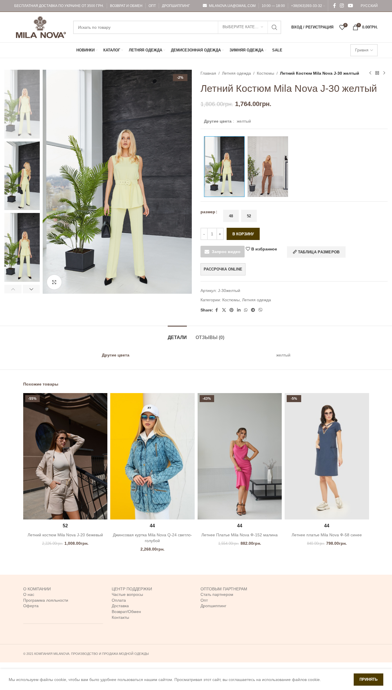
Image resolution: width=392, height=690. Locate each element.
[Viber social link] (260, 310)
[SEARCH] (274, 27)
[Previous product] (370, 73)
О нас (28, 594)
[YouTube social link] (350, 5)
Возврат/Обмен (126, 611)
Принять (368, 679)
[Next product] (384, 73)
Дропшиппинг (213, 605)
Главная (208, 73)
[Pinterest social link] (231, 310)
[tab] (177, 334)
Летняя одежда (236, 73)
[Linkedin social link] (238, 310)
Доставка (120, 605)
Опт (204, 600)
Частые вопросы (127, 594)
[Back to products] (377, 73)
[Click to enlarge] (54, 282)
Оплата (119, 600)
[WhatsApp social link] (245, 310)
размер (207, 211)
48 (231, 216)
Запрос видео (226, 251)
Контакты (120, 617)
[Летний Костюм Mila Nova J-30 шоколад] (268, 166)
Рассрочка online (223, 269)
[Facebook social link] (334, 5)
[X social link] (224, 310)
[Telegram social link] (253, 310)
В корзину (243, 234)
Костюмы (265, 73)
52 (249, 216)
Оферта (31, 605)
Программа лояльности (45, 600)
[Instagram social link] (342, 5)
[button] (12, 289)
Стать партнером (216, 594)
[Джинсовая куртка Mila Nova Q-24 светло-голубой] (152, 456)
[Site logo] (40, 26)
